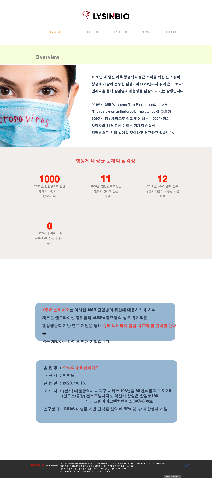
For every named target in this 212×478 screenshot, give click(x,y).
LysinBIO (37, 465)
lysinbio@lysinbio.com (156, 463)
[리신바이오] (187, 465)
